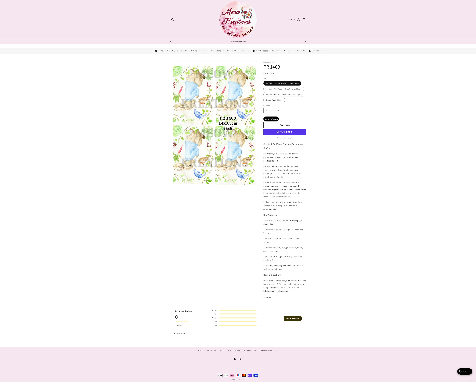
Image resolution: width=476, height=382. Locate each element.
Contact (209, 350)
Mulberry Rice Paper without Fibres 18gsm (284, 89)
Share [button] (268, 297)
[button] (172, 19)
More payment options (284, 138)
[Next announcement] (305, 41)
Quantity (266, 105)
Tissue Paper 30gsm (274, 100)
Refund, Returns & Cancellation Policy (262, 350)
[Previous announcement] (170, 41)
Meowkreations (240, 380)
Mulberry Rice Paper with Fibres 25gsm (282, 83)
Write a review (292, 318)
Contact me (300, 284)
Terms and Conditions (236, 350)
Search (222, 350)
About (200, 350)
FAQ (215, 350)
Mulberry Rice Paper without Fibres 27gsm (284, 94)
